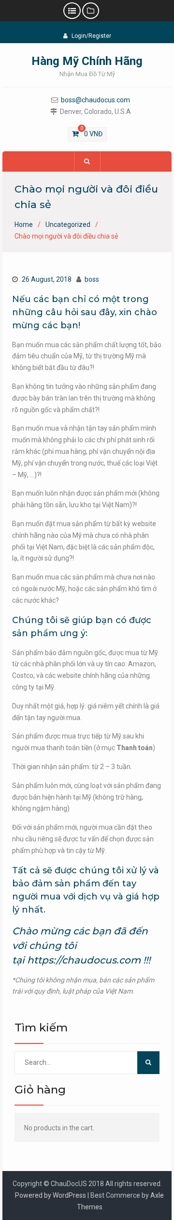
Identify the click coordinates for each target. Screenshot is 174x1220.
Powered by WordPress (50, 1195)
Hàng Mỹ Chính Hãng (87, 61)
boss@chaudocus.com (95, 100)
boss (92, 279)
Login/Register (91, 35)
